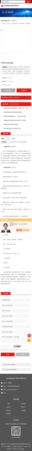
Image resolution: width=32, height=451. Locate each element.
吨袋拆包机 (15, 23)
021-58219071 (29, 335)
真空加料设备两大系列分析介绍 (12, 128)
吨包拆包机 (22, 23)
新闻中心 (23, 407)
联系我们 (24, 90)
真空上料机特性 (11, 364)
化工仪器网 (21, 449)
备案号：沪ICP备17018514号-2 (15, 446)
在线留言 (23, 410)
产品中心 (8, 23)
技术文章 (8, 410)
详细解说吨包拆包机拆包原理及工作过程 (15, 120)
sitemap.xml (27, 446)
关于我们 (23, 403)
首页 (3, 23)
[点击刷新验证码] (17, 346)
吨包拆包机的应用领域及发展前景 (13, 112)
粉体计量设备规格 (11, 369)
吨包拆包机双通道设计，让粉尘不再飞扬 (15, 116)
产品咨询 (8, 90)
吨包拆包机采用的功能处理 (11, 124)
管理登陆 (9, 449)
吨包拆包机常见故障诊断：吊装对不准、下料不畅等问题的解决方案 (17, 108)
